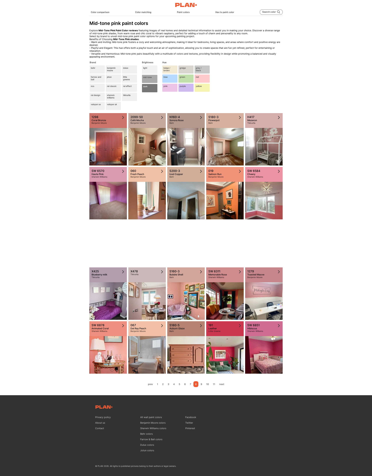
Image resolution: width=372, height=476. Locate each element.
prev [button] (150, 384)
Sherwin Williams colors (153, 428)
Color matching (143, 12)
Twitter (189, 422)
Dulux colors (147, 444)
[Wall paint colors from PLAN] (186, 5)
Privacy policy (103, 417)
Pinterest (190, 428)
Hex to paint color (224, 12)
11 (214, 384)
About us (100, 422)
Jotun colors (147, 450)
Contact (99, 428)
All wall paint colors (151, 417)
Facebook (190, 417)
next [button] (221, 384)
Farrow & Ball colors (151, 439)
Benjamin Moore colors (153, 422)
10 (207, 384)
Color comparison (100, 12)
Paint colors (183, 12)
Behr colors (146, 433)
